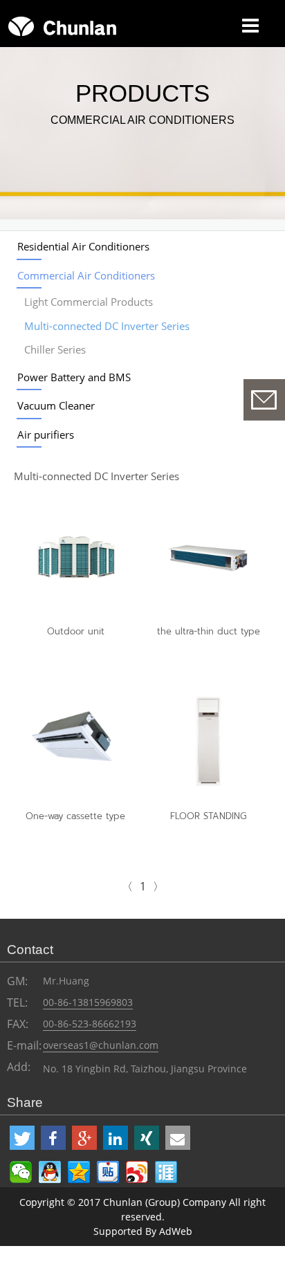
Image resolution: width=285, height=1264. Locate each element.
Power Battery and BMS (74, 377)
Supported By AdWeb (142, 1231)
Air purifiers (45, 434)
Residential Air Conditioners (83, 246)
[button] (22, 1138)
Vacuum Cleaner (56, 405)
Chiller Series (55, 349)
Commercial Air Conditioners (86, 275)
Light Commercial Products (88, 302)
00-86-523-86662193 (89, 1023)
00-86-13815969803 (88, 1002)
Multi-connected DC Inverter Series (107, 326)
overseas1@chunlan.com (100, 1045)
